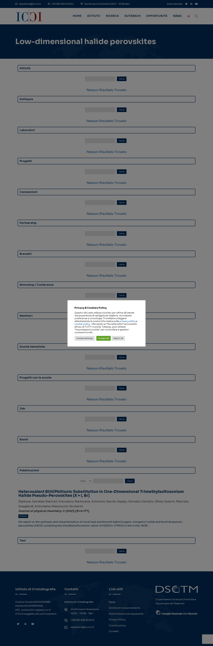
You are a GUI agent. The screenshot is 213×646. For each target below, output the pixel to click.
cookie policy (82, 324)
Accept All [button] (103, 338)
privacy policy (127, 321)
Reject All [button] (118, 338)
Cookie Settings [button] (84, 338)
